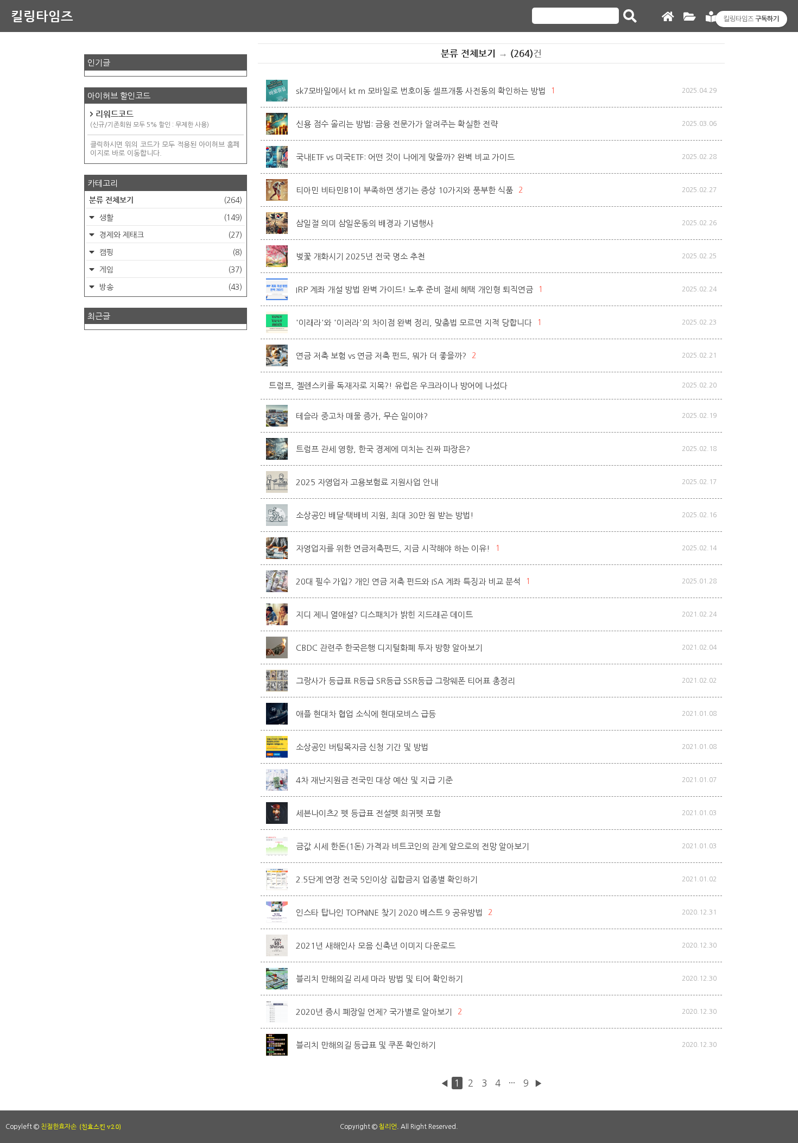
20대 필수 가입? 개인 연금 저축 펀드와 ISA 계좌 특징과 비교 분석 (408, 581)
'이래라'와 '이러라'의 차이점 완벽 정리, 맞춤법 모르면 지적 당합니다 (414, 323)
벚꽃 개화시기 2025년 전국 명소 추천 (360, 256)
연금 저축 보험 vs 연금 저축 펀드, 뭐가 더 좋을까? (381, 356)
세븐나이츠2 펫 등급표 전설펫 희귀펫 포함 (368, 813)
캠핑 (169, 252)
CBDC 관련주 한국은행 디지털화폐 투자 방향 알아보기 (389, 648)
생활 (169, 217)
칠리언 (388, 1126)
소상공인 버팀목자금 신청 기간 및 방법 (362, 747)
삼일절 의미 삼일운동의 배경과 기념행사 (365, 223)
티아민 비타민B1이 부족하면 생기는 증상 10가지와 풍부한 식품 (404, 190)
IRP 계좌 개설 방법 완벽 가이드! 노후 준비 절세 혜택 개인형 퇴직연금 (414, 289)
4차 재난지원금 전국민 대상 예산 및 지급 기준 (374, 780)
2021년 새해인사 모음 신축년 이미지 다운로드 (375, 946)
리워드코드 (149, 118)
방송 (169, 287)
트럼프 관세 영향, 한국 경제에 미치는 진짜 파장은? (383, 449)
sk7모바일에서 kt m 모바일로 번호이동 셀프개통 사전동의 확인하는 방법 (421, 91)
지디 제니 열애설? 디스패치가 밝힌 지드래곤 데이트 (384, 615)
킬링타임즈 (42, 16)
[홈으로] (668, 17)
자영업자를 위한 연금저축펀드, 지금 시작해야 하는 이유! (393, 548)
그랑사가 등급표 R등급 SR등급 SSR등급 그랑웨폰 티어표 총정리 (405, 681)
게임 (169, 270)
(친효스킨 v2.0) (100, 1126)
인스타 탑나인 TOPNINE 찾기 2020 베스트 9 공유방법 (389, 913)
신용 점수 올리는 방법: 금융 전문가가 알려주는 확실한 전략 (397, 124)
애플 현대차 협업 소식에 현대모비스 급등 (366, 714)
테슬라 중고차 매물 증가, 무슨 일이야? (362, 416)
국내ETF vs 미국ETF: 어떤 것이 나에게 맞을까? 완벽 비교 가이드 (405, 157)
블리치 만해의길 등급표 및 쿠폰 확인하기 (366, 1045)
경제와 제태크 (169, 235)
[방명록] (711, 17)
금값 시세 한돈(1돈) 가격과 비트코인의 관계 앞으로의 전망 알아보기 (412, 846)
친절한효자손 (59, 1126)
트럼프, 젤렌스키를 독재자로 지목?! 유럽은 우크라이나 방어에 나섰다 (388, 386)
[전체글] (689, 17)
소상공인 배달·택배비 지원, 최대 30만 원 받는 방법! (385, 515)
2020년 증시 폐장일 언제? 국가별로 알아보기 (374, 1012)
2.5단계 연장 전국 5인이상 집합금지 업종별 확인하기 (387, 879)
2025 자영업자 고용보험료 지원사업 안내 (367, 482)
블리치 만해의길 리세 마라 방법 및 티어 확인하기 (379, 979)
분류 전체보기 (165, 199)
